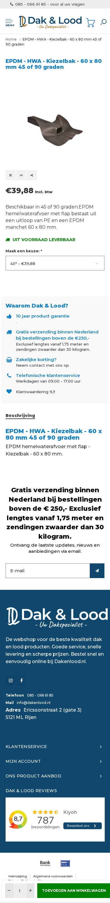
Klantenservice (26, 746)
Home (11, 39)
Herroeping (18, 876)
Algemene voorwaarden (53, 876)
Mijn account (23, 761)
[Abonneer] (97, 570)
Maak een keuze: (24, 251)
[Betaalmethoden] (45, 863)
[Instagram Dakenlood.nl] (11, 680)
